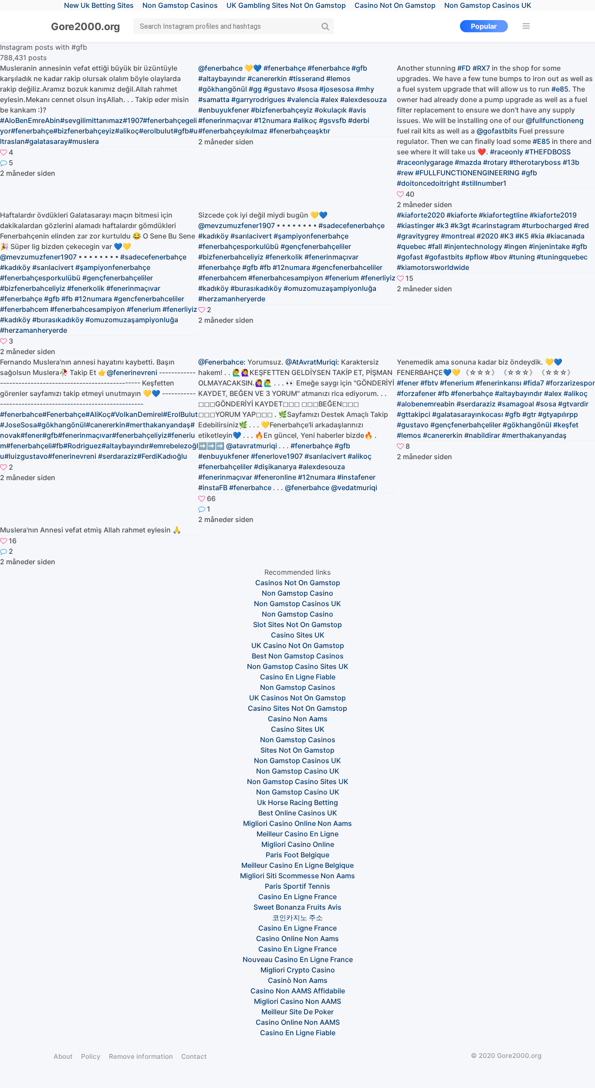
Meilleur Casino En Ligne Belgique (297, 865)
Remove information (141, 1056)
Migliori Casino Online (297, 844)
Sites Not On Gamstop (297, 750)
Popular (484, 26)
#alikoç (305, 120)
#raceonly (506, 151)
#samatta (214, 99)
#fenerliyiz (179, 309)
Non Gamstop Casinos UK (297, 603)
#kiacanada (565, 236)
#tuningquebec (562, 256)
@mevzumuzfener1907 (38, 256)
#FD (464, 68)
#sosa (307, 89)
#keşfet (565, 424)
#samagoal (515, 403)
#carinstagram (496, 225)
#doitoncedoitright (428, 183)
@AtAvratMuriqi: (312, 362)
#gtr (529, 414)
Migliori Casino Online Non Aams (297, 823)
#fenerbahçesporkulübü (40, 277)
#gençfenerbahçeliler (117, 277)
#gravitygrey (418, 236)
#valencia (303, 99)
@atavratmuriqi (251, 445)
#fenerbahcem (24, 309)
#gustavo (279, 89)
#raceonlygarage (425, 162)
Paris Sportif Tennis (297, 886)
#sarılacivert (53, 267)
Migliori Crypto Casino (297, 969)
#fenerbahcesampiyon (87, 309)
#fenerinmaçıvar (133, 288)
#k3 (442, 225)
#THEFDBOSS (548, 151)
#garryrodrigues (258, 99)
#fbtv (429, 383)
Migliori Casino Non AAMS (297, 1001)
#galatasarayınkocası (467, 414)
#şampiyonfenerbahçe (112, 267)
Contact (194, 1056)
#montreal (458, 236)
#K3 (507, 236)
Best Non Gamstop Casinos (298, 655)
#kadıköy (15, 267)
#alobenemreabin (426, 403)
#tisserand (307, 78)
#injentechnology (473, 246)
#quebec (411, 246)
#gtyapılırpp (558, 414)
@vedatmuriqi (354, 487)
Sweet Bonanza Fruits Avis (297, 907)
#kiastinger (415, 225)
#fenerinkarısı (498, 383)
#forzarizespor (570, 383)
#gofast (410, 256)
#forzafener (416, 393)
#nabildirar (482, 435)
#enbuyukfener (223, 110)
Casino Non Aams (298, 718)
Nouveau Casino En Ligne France (298, 959)
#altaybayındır (222, 78)
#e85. (561, 89)
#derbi (358, 120)
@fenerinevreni (132, 372)
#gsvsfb (332, 120)
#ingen (515, 246)
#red (581, 225)
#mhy (364, 89)
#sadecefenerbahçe (153, 256)
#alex (329, 99)
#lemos (338, 78)
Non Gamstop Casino (297, 593)
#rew (405, 172)
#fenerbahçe (21, 298)
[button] (526, 26)
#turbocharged (547, 225)
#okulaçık (330, 110)
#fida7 (533, 383)
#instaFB (212, 487)
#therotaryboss (535, 162)
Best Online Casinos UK (297, 812)
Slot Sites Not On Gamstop (297, 624)
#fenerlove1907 (277, 456)
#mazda (468, 162)
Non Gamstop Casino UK (297, 771)
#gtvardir (573, 403)
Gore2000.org (85, 26)
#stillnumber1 (484, 183)
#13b (571, 162)
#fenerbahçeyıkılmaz (232, 130)
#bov (498, 256)
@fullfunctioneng (555, 120)
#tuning (522, 256)
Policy (91, 1056)
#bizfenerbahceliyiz (32, 288)
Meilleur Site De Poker (297, 1011)
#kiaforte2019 (553, 215)
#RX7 (481, 68)
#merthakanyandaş (534, 435)
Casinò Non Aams (298, 980)
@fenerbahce (220, 68)
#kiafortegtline (503, 215)
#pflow (476, 256)
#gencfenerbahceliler (149, 298)
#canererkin (267, 78)
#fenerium (144, 309)
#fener (408, 383)
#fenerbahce (329, 68)
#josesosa (336, 89)
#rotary (495, 162)
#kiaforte (461, 215)
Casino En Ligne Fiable (297, 676)
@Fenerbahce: (222, 362)
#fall (435, 246)
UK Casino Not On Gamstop (297, 645)
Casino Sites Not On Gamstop (297, 708)
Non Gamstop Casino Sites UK (297, 666)
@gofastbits (497, 130)
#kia (537, 236)
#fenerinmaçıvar (225, 120)
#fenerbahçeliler (225, 466)
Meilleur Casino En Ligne (297, 833)
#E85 (541, 141)
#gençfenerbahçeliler (465, 424)
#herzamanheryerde (33, 330)
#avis (357, 110)
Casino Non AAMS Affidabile (297, 990)
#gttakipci (413, 414)
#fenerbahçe (285, 68)
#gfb (359, 68)
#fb (67, 298)
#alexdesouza (363, 99)
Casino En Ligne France (297, 896)
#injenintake (549, 246)
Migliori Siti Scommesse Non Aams (297, 875)
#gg (255, 89)
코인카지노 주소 (297, 917)
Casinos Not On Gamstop (297, 582)
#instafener (356, 477)
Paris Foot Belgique (297, 854)
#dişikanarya (275, 466)
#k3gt (460, 225)
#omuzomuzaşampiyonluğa (131, 319)
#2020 (487, 236)
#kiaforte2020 (421, 215)
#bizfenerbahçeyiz (282, 110)
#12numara (272, 120)
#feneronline (275, 477)
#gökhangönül (222, 89)
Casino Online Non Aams (297, 938)
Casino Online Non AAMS (298, 1022)
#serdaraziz (476, 403)
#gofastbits (444, 256)
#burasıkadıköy (58, 319)
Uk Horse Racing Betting (297, 802)
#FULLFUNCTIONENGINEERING (467, 172)
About (63, 1056)
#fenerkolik (86, 288)
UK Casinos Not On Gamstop (297, 697)
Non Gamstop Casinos (297, 687)
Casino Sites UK (298, 635)
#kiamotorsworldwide (433, 267)
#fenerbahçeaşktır (299, 130)
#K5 (522, 236)
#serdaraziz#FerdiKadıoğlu (142, 456)
